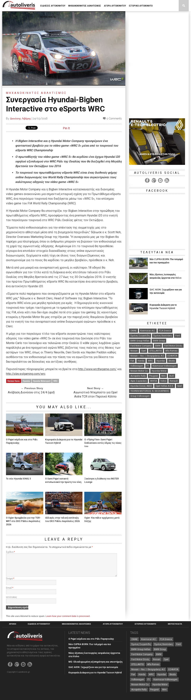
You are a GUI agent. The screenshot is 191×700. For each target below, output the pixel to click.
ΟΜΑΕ (133, 330)
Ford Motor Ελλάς (173, 345)
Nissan (134, 350)
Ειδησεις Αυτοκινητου (52, 5)
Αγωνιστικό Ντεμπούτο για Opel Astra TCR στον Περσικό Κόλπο (95, 394)
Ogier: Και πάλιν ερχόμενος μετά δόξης (101, 519)
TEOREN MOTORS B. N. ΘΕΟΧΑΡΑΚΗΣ (149, 391)
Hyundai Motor (159, 371)
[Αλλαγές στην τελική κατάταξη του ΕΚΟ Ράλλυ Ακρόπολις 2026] (63, 513)
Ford (177, 335)
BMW (158, 345)
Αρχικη (12, 624)
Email (9, 588)
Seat (179, 386)
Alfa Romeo (171, 350)
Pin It (66, 128)
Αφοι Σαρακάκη (138, 381)
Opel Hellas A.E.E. (165, 386)
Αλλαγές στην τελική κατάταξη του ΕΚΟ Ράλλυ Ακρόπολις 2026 (62, 519)
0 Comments (114, 118)
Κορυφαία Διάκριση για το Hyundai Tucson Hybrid (63, 441)
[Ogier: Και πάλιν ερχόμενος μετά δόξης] (103, 513)
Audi (171, 376)
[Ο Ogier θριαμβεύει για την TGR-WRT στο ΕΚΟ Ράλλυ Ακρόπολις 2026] (24, 513)
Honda (141, 360)
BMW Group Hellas (139, 340)
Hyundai (26, 380)
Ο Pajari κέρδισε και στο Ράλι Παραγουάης (21, 441)
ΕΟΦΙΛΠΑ (172, 355)
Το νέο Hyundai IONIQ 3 (18, 478)
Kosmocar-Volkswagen (164, 366)
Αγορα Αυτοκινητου (115, 5)
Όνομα (10, 578)
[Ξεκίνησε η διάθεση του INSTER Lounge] (103, 474)
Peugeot (153, 376)
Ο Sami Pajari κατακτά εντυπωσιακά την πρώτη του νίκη (63, 480)
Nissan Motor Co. (139, 371)
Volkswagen (136, 366)
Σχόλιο (10, 552)
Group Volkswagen (140, 396)
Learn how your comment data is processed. (68, 616)
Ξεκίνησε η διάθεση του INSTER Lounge (101, 480)
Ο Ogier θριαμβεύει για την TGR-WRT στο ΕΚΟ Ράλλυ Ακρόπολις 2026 (23, 521)
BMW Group (159, 340)
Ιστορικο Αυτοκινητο (141, 5)
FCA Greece (165, 330)
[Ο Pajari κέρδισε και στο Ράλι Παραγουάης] (24, 435)
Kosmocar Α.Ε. (147, 330)
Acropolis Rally (138, 376)
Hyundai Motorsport (41, 380)
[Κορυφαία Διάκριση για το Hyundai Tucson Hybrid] (63, 435)
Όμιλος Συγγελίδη (140, 335)
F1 (148, 366)
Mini (163, 376)
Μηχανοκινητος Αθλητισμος (84, 5)
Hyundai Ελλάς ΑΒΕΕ (141, 386)
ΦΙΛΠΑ (153, 381)
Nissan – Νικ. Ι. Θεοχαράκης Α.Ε (147, 355)
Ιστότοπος (11, 597)
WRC (55, 380)
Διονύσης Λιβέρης (20, 118)
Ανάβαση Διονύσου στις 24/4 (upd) (31, 392)
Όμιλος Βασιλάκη (162, 335)
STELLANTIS (155, 350)
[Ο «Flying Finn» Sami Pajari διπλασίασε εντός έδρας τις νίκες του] (103, 435)
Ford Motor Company (141, 345)
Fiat (132, 360)
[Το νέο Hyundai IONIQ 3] (24, 474)
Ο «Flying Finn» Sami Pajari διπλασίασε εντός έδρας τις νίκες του (102, 443)
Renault (174, 381)
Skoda (171, 360)
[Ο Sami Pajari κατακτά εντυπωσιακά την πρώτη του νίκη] (63, 474)
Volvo (163, 381)
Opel (143, 350)
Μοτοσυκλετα (48, 16)
